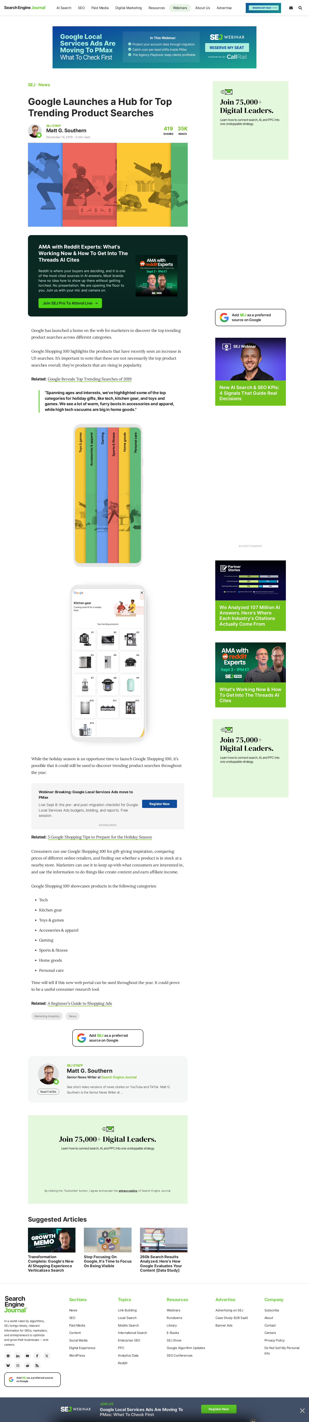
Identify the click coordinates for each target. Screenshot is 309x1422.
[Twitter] (46, 1356)
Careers (270, 1333)
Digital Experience (82, 1348)
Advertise (224, 8)
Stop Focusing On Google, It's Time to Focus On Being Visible (108, 1261)
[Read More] (250, 580)
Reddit (122, 1363)
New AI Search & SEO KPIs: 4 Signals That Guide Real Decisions (249, 393)
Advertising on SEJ (229, 1310)
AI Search (64, 8)
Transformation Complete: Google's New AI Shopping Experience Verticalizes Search (51, 1264)
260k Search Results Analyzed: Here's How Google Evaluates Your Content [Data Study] (161, 1264)
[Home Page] (25, 8)
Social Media (78, 1340)
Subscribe (271, 1310)
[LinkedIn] (17, 1356)
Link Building (127, 1310)
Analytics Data (128, 1355)
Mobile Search (128, 1325)
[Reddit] (27, 1365)
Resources (157, 8)
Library (172, 1325)
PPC (121, 1348)
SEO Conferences (180, 1355)
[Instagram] (17, 1365)
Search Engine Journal (119, 1077)
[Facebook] (37, 1356)
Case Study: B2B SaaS (231, 1318)
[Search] (300, 8)
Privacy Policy (274, 1340)
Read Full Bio (48, 1091)
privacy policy (128, 1190)
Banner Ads (223, 1325)
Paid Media (100, 8)
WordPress (77, 1355)
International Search (132, 1333)
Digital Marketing (128, 8)
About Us (202, 8)
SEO (81, 8)
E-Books (173, 1333)
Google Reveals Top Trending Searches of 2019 (90, 378)
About (268, 1318)
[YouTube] (27, 1356)
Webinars (180, 8)
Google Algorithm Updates (186, 1348)
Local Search (127, 1318)
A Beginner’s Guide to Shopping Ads (80, 1003)
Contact (270, 1325)
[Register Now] (250, 358)
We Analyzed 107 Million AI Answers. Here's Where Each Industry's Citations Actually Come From (249, 616)
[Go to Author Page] (35, 131)
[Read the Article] (52, 1240)
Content (75, 1333)
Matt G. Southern (66, 130)
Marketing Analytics (46, 1016)
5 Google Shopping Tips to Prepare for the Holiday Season (100, 836)
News (72, 1016)
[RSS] (37, 1365)
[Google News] (8, 1356)
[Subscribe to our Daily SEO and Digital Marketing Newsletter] (291, 8)
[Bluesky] (8, 1365)
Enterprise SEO (129, 1340)
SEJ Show (174, 1340)
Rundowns (174, 1318)
